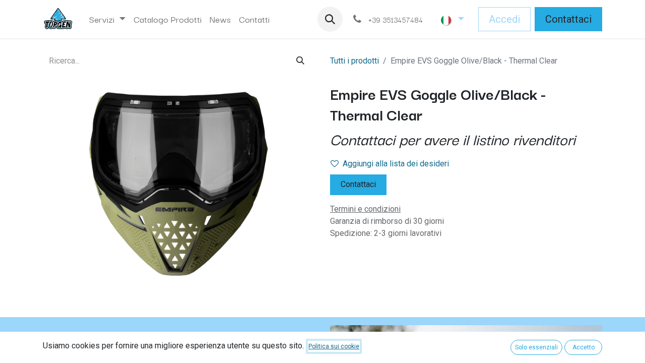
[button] (330, 19)
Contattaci (568, 19)
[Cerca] (300, 60)
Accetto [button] (583, 347)
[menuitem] (107, 19)
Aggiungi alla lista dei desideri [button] (396, 163)
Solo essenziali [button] (536, 347)
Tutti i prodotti (354, 61)
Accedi (504, 19)
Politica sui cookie (333, 346)
